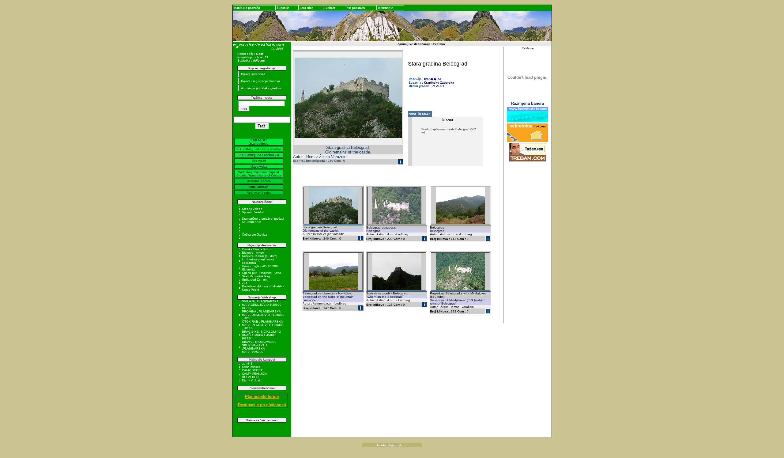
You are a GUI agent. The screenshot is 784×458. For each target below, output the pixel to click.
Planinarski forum (262, 396)
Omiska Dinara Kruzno (257, 249)
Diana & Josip (252, 380)
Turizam (329, 7)
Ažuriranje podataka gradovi (261, 88)
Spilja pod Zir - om (254, 279)
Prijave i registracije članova (260, 81)
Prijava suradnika (253, 74)
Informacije (385, 7)
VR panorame (356, 7)
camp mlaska (251, 367)
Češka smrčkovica (254, 234)
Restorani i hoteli (258, 181)
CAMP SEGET (252, 370)
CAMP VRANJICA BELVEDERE (254, 375)
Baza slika (306, 7)
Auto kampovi (258, 186)
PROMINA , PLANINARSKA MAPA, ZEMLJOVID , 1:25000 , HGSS (263, 315)
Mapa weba (259, 166)
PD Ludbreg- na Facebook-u (259, 155)
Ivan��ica (432, 79)
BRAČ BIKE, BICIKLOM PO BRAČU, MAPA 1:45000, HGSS (261, 335)
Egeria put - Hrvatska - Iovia (261, 272)
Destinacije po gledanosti (262, 405)
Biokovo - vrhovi (253, 252)
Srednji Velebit (252, 208)
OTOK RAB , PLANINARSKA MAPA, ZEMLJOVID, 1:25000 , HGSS (263, 325)
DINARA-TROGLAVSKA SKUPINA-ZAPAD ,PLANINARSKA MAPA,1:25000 (258, 347)
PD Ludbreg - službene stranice (258, 149)
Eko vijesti (259, 160)
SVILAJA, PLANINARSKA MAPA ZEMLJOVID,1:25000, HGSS (262, 305)
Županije (283, 7)
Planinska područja (247, 7)
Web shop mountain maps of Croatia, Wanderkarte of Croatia (258, 173)
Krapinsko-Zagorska (439, 82)
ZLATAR (438, 86)
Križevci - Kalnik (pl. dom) (259, 256)
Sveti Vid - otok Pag (256, 276)
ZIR (244, 283)
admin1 (247, 363)
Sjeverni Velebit (253, 212)
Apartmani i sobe (259, 192)
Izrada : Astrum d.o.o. (392, 445)
